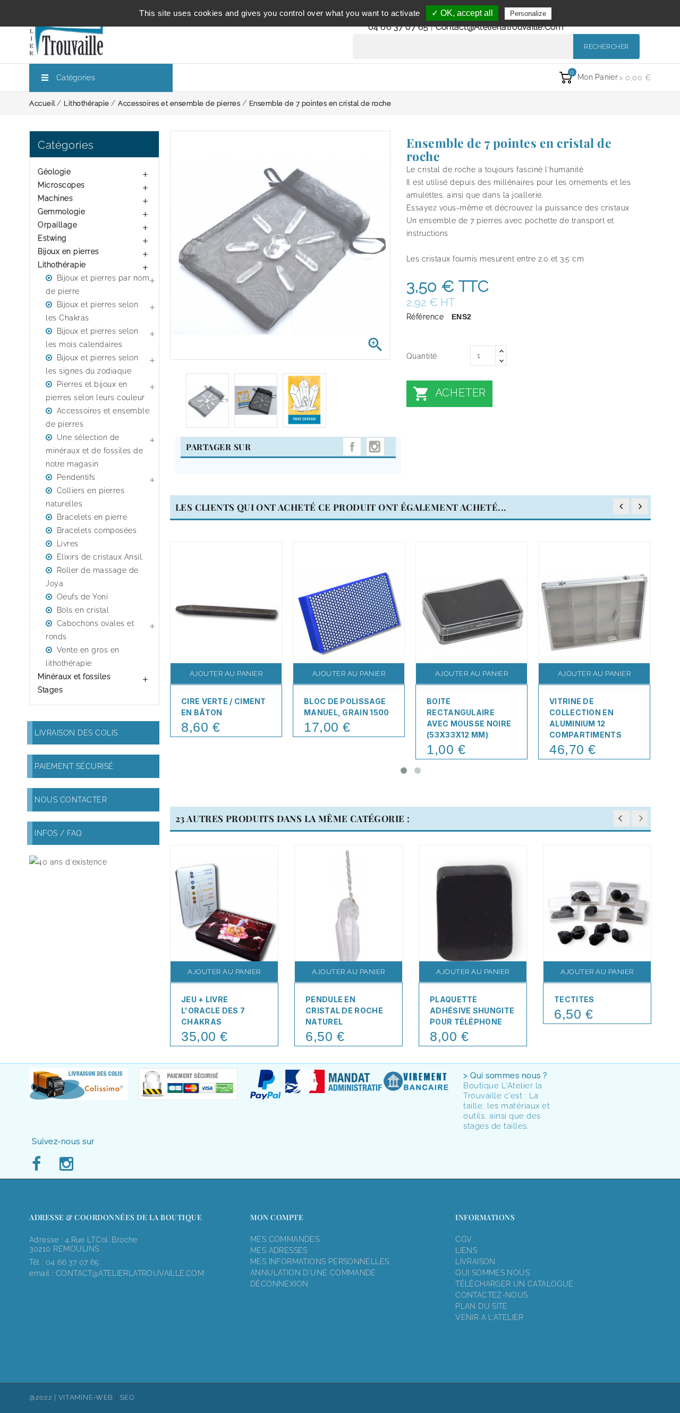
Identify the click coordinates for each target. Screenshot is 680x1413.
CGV (463, 1239)
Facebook (39, 1164)
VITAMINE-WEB (85, 1397)
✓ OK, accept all (462, 13)
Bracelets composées (97, 530)
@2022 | (43, 1397)
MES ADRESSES (279, 1250)
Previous (622, 818)
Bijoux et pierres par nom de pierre (97, 284)
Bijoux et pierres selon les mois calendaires (92, 338)
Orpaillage (57, 225)
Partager (352, 446)
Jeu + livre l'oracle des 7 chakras (213, 1010)
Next (640, 818)
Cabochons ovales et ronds (90, 630)
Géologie (54, 171)
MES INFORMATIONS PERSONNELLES (319, 1261)
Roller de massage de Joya (92, 577)
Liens (466, 1250)
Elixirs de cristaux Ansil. (100, 557)
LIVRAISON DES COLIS (76, 733)
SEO (127, 1397)
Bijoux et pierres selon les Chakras (92, 311)
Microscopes (61, 185)
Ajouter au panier (226, 674)
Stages (50, 690)
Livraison (475, 1261)
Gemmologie (61, 211)
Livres (68, 543)
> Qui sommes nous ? (505, 1075)
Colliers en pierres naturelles (85, 497)
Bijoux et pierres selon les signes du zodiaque (92, 364)
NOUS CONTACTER (71, 800)
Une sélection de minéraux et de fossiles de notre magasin (94, 450)
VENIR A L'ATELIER (489, 1317)
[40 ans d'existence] (68, 861)
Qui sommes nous (492, 1272)
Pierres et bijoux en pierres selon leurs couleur (95, 391)
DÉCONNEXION (279, 1284)
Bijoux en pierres (68, 251)
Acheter (449, 393)
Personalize (528, 14)
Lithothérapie (62, 264)
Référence (425, 316)
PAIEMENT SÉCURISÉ (74, 766)
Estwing (52, 238)
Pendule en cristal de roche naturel (344, 1010)
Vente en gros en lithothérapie (83, 656)
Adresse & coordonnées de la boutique (115, 1217)
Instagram (375, 446)
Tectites (574, 999)
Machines (55, 198)
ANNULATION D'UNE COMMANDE (313, 1272)
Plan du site (481, 1306)
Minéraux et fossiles (74, 676)
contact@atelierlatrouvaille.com (500, 27)
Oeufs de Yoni (82, 597)
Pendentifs (76, 477)
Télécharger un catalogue (514, 1284)
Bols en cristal (83, 610)
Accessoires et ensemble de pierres (97, 417)
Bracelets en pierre (92, 517)
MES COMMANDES (284, 1239)
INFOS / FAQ (58, 833)
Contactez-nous (491, 1295)
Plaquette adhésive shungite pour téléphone (472, 1010)
